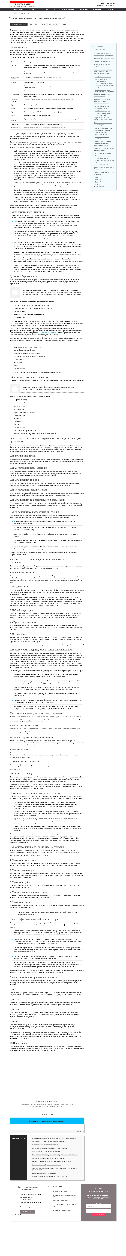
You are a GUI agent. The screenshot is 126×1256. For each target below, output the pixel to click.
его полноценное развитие (46, 333)
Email (98, 1203)
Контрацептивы (68, 9)
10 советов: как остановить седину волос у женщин (48, 1158)
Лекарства (84, 9)
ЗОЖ (55, 9)
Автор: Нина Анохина (19, 25)
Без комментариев (26, 1207)
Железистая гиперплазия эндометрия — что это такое (49, 1176)
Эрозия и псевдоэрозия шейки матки (44, 1173)
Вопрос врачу (18, 9)
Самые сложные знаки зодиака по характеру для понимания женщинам (55, 1155)
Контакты (32, 9)
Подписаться (98, 1214)
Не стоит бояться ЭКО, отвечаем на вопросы (46, 1165)
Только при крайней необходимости (26, 1198)
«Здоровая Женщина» (22, 4)
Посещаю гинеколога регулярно (30, 1194)
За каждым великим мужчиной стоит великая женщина (49, 1148)
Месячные (97, 9)
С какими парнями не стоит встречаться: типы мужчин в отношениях (54, 1138)
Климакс (110, 9)
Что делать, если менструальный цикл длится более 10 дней (51, 1161)
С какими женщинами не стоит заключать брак (47, 1145)
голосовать (27, 1211)
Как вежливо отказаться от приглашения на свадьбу (48, 1141)
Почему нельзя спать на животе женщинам (46, 1151)
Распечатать (80, 1131)
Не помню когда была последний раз (31, 1203)
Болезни (45, 9)
